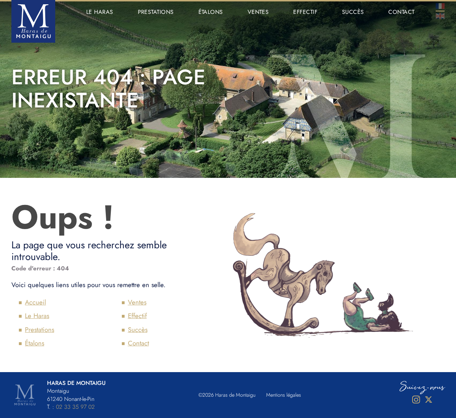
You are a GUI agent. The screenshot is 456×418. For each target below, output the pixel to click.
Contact (401, 12)
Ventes (258, 12)
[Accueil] (33, 21)
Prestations (156, 12)
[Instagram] (415, 399)
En (440, 16)
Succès (353, 12)
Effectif (305, 12)
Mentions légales (283, 394)
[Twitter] (428, 399)
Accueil (35, 302)
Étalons (210, 12)
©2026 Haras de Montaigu (226, 394)
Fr (440, 6)
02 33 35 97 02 (75, 407)
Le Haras (99, 12)
